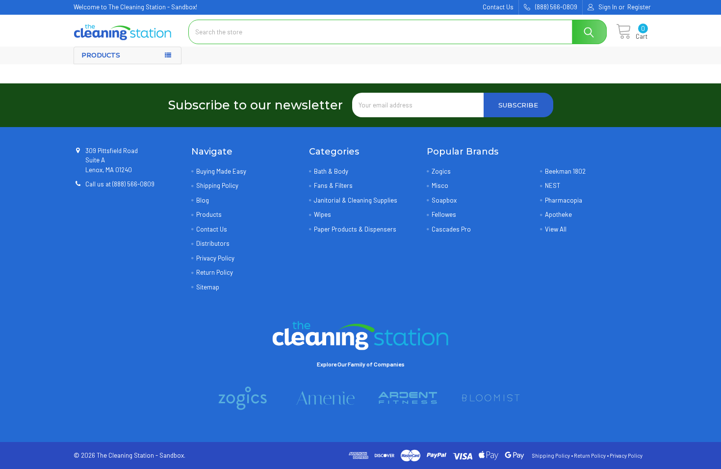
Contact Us (498, 7)
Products (209, 214)
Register (639, 7)
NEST (552, 185)
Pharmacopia (563, 200)
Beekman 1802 (565, 171)
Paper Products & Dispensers (355, 229)
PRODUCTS (100, 55)
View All (555, 229)
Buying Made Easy (221, 171)
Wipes (322, 214)
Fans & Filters (333, 185)
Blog (202, 200)
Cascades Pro (451, 229)
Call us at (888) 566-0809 (119, 184)
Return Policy (214, 272)
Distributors (213, 243)
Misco (440, 185)
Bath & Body (331, 171)
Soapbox (444, 200)
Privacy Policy (215, 258)
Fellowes (444, 214)
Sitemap (207, 287)
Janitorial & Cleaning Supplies (355, 200)
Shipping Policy (217, 185)
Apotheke (558, 214)
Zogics (441, 171)
